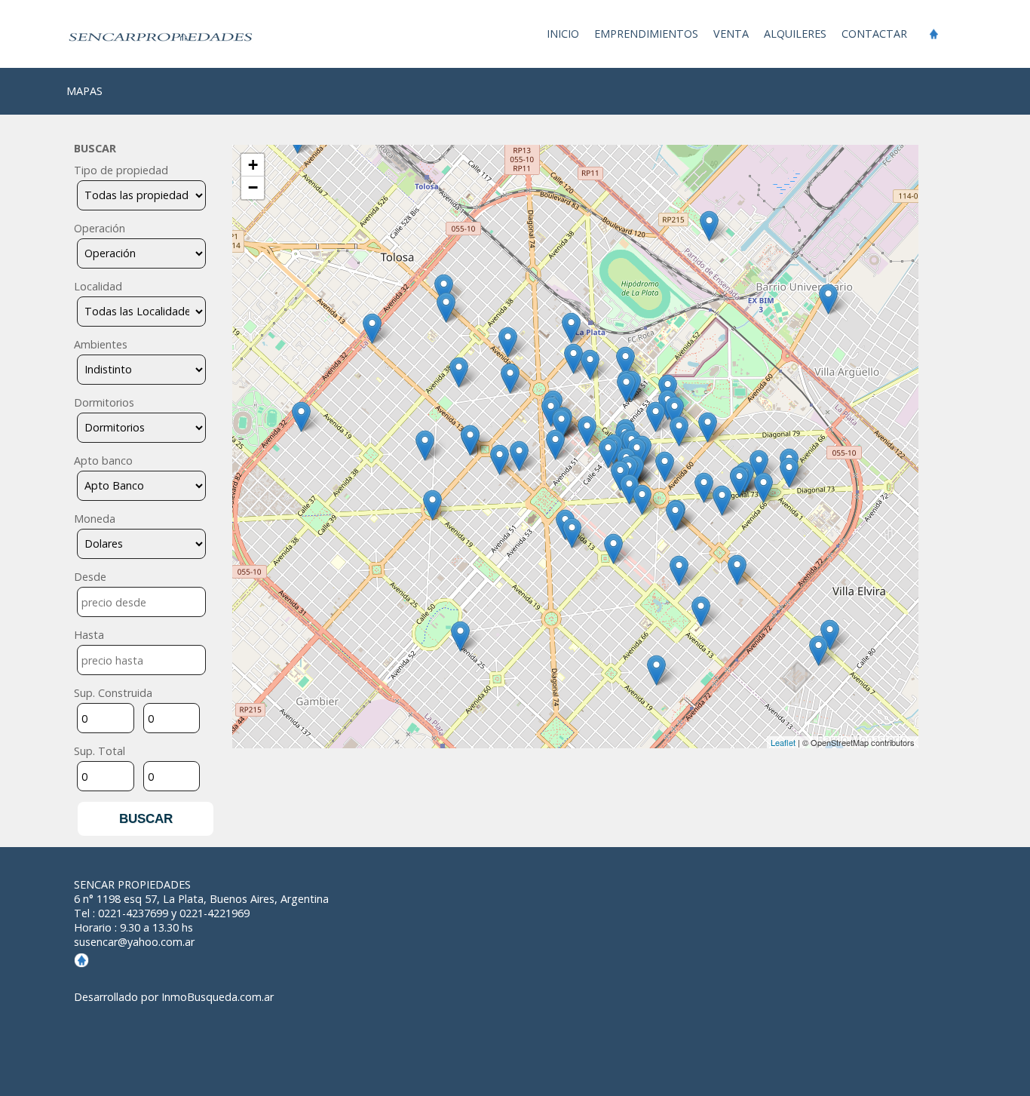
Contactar (874, 33)
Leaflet (783, 742)
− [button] (253, 187)
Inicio (563, 33)
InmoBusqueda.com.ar (217, 997)
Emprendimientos (646, 33)
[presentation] (141, 602)
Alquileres (795, 33)
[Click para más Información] (443, 289)
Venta (731, 33)
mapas (84, 91)
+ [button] (253, 164)
